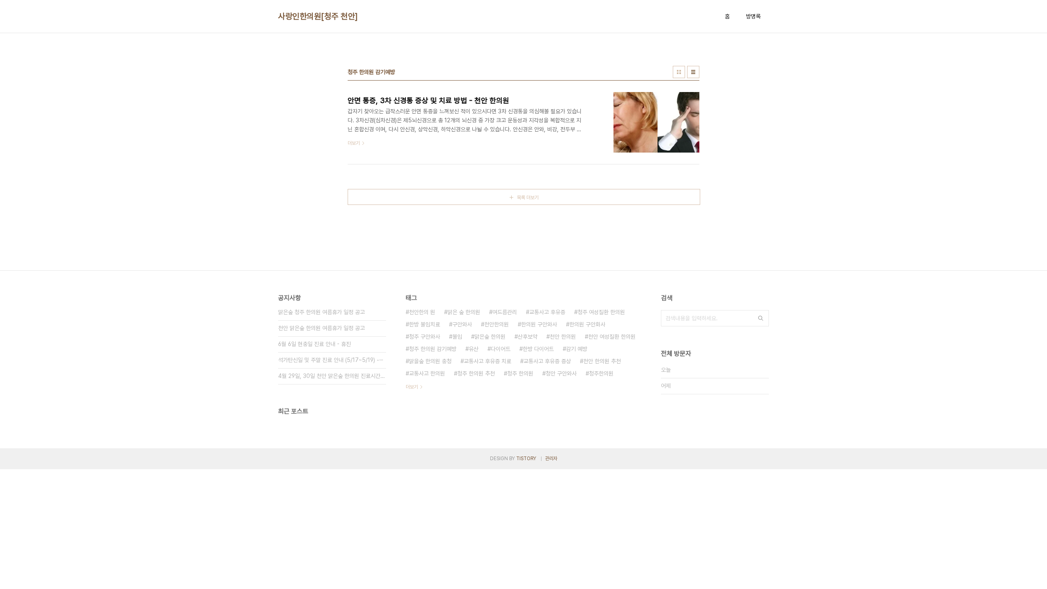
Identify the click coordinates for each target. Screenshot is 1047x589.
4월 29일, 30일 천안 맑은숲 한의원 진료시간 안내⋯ (332, 376)
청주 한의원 (520, 373)
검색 (760, 318)
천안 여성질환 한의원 (612, 336)
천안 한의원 (563, 336)
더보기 (412, 387)
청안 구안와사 (561, 373)
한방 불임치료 (424, 324)
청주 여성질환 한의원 (601, 312)
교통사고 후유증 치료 (487, 361)
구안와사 (462, 324)
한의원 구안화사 (587, 324)
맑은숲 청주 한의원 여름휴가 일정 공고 (321, 312)
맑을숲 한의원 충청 (430, 361)
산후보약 (527, 336)
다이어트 (500, 349)
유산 (474, 349)
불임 (457, 336)
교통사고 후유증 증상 (547, 361)
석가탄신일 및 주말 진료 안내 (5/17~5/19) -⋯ (331, 360)
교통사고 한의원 (427, 373)
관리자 (551, 458)
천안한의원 (496, 324)
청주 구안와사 (424, 336)
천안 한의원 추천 (602, 361)
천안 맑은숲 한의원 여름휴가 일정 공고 (321, 328)
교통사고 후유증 (547, 312)
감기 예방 (576, 349)
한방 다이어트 (538, 349)
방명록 (753, 16)
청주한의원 (601, 373)
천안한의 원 (422, 312)
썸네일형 (679, 72)
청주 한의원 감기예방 (432, 349)
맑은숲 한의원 (490, 336)
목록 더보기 (528, 197)
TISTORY (526, 458)
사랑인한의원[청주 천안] (318, 16)
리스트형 (693, 72)
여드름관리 (504, 312)
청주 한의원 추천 (476, 373)
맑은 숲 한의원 (463, 312)
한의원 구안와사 (539, 324)
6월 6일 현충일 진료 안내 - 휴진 (314, 344)
